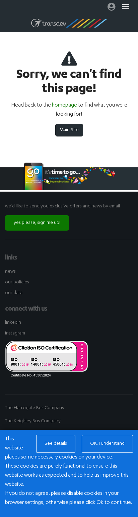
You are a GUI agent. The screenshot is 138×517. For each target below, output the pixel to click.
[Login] (111, 8)
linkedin (13, 322)
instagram (15, 333)
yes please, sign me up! (37, 223)
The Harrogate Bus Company (34, 408)
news (10, 271)
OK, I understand (107, 443)
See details (56, 443)
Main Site (69, 130)
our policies (17, 282)
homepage (64, 106)
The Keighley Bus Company (33, 421)
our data (13, 293)
